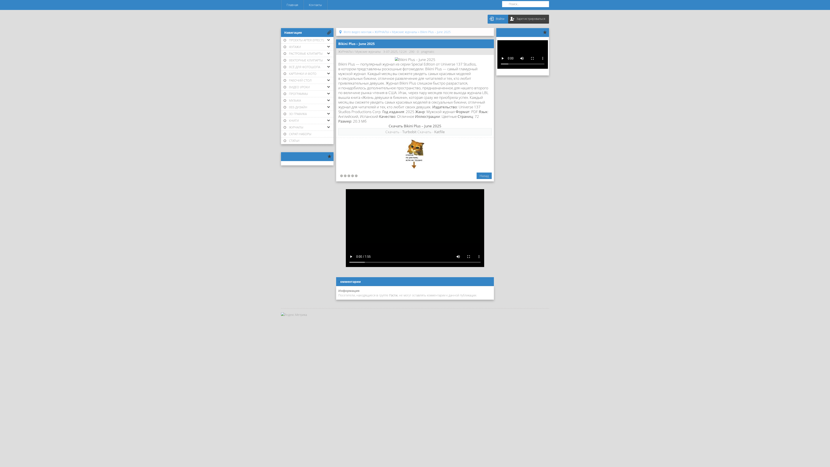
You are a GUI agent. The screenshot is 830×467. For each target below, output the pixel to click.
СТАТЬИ (294, 141)
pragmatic (427, 52)
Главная (292, 5)
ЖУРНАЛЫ (345, 52)
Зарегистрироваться (530, 19)
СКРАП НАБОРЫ (300, 134)
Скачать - (401, 131)
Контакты (315, 5)
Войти (500, 19)
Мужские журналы (368, 52)
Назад (484, 176)
